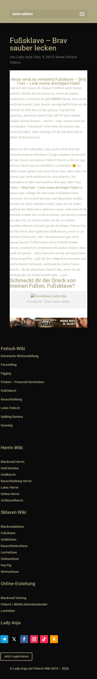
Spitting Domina (12, 416)
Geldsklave (8, 539)
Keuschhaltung (11, 399)
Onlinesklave (10, 559)
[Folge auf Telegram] (4, 639)
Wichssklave (10, 572)
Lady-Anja (24, 57)
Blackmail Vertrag (13, 598)
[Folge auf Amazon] (54, 639)
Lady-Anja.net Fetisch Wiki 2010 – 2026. (41, 668)
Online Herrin (10, 494)
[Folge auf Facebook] (24, 639)
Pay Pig (6, 565)
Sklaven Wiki (13, 512)
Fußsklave (8, 533)
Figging (6, 373)
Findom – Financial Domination (22, 382)
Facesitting (8, 364)
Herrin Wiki (12, 447)
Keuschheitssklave (14, 546)
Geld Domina (10, 468)
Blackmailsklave (12, 526)
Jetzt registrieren (16, 656)
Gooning (6, 425)
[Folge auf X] (14, 639)
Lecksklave (9, 552)
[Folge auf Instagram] (34, 639)
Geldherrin (8, 474)
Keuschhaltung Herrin (16, 481)
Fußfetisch (8, 390)
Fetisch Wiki (13, 348)
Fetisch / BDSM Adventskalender (24, 604)
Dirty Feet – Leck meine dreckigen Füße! (49, 187)
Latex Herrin (9, 487)
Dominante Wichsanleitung (19, 356)
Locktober (8, 611)
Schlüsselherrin (12, 500)
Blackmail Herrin (12, 462)
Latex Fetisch (10, 408)
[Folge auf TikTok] (44, 639)
